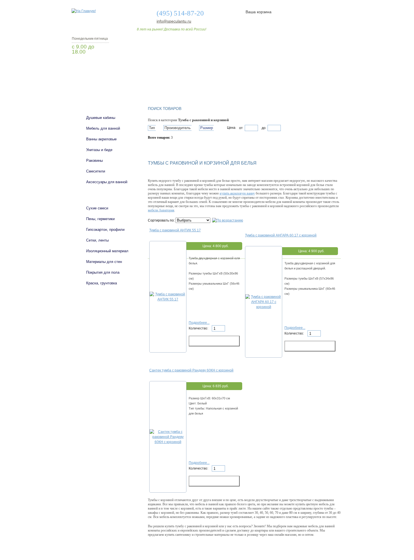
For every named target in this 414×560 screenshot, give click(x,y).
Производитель (177, 128)
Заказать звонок (101, 66)
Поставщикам (280, 85)
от (241, 128)
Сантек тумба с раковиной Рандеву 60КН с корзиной (191, 370)
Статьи (244, 85)
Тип (152, 128)
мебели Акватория (161, 210)
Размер (206, 128)
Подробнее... (199, 323)
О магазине (160, 85)
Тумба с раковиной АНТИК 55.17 (175, 230)
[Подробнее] (168, 299)
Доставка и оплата (204, 85)
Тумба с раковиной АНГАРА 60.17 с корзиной (281, 235)
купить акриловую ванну (237, 193)
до (263, 128)
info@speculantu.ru (173, 21)
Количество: (199, 328)
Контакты (319, 85)
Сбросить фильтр (173, 147)
